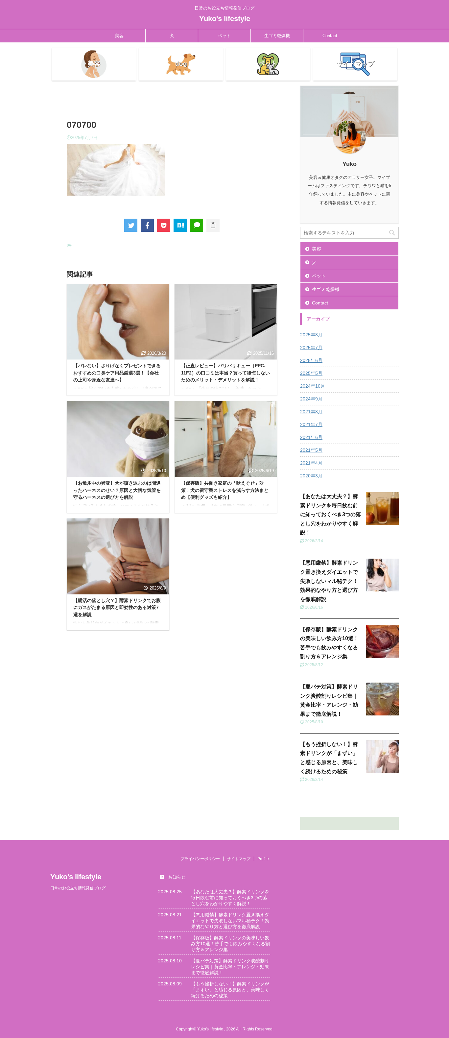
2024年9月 (311, 398)
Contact (329, 35)
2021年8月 (311, 411)
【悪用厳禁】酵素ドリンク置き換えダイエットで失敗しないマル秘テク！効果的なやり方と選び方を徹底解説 (329, 581)
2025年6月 (311, 360)
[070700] (180, 225)
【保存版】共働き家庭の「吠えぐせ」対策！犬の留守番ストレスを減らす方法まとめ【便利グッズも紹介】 (225, 490)
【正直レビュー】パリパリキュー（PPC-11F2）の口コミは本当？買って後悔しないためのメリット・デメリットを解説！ (225, 372)
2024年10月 (312, 386)
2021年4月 (311, 463)
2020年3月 (311, 475)
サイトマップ (238, 859)
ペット (224, 35)
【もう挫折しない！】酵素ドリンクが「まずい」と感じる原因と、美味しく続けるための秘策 (230, 989)
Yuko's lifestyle (224, 18)
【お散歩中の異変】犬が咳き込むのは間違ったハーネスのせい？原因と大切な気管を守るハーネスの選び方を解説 (117, 490)
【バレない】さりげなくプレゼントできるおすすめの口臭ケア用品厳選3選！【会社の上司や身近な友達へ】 (117, 372)
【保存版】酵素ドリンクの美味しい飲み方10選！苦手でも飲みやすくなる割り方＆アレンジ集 (230, 943)
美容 (119, 35)
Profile (263, 859)
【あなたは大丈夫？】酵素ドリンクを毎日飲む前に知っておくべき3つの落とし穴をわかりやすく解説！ (330, 514)
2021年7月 (311, 424)
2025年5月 (311, 373)
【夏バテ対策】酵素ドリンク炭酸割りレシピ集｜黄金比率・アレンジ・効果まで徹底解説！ (230, 966)
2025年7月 (311, 347)
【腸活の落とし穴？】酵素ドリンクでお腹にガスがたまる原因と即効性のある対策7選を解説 (117, 607)
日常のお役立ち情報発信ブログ (78, 888)
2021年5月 (311, 450)
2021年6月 (311, 437)
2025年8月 (311, 334)
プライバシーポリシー (200, 859)
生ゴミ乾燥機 (277, 35)
